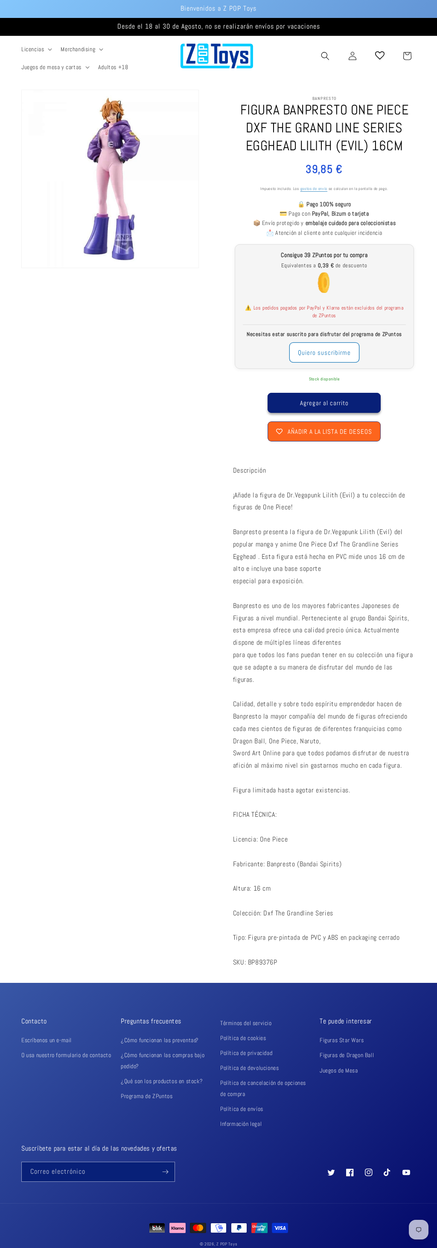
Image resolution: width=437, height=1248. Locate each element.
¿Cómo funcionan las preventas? (160, 1040)
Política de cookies (243, 1038)
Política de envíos (241, 1109)
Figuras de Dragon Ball (347, 1055)
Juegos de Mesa (339, 1070)
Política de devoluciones (249, 1068)
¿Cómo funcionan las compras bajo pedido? (162, 1060)
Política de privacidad (246, 1053)
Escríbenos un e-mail (46, 1040)
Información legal (241, 1124)
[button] (35, 49)
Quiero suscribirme (324, 352)
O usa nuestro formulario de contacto (66, 1055)
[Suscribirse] (165, 1172)
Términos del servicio (246, 1023)
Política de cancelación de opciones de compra (263, 1088)
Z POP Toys (226, 1244)
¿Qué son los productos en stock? (162, 1081)
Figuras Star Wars (342, 1040)
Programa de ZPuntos (146, 1096)
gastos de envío (314, 189)
